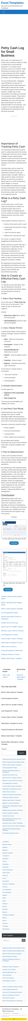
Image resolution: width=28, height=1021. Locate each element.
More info (7, 1016)
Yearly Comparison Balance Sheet (12, 986)
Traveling (5, 926)
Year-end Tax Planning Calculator (12, 992)
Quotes (4, 906)
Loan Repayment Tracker (9, 634)
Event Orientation (7, 870)
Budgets (4, 847)
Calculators (5, 856)
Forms (4, 878)
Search (4, 749)
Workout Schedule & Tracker (10, 995)
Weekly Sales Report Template (11, 658)
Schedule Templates (8, 915)
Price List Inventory (8, 978)
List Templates (6, 889)
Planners (4, 903)
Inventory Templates (8, 884)
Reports (4, 912)
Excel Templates (12, 2)
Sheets (4, 918)
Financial (5, 875)
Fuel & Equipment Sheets (9, 613)
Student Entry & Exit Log (9, 623)
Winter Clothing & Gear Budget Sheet (13, 762)
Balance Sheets (6, 844)
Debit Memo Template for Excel (11, 642)
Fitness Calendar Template (10, 813)
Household (5, 881)
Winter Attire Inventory (8, 646)
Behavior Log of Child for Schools (12, 631)
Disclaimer (15, 1013)
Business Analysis (7, 853)
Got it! (14, 1019)
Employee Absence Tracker (10, 654)
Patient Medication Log (9, 972)
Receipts (5, 909)
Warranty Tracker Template (10, 966)
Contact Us (6, 1013)
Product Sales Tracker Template (12, 638)
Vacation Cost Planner (9, 969)
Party (4, 901)
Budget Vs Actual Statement (10, 803)
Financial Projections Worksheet (12, 650)
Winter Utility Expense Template (12, 609)
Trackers (5, 923)
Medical (4, 895)
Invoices (4, 887)
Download (14, 543)
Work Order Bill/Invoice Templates (12, 1001)
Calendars (5, 858)
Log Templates (6, 892)
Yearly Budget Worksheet (9, 989)
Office (4, 898)
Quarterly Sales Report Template (21, 677)
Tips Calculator (6, 975)
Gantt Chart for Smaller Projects (12, 627)
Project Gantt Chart (8, 816)
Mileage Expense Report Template (12, 810)
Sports (4, 920)
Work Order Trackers (8, 998)
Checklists (5, 864)
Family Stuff (6, 872)
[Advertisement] (14, 30)
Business (5, 850)
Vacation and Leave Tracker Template (13, 826)
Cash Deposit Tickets (8, 981)
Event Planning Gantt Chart (10, 833)
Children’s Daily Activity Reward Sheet (13, 759)
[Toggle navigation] (3, 11)
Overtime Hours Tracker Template (12, 823)
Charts (4, 861)
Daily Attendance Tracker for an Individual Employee (11, 819)
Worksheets (5, 929)
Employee (5, 867)
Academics (5, 841)
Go (23, 940)
